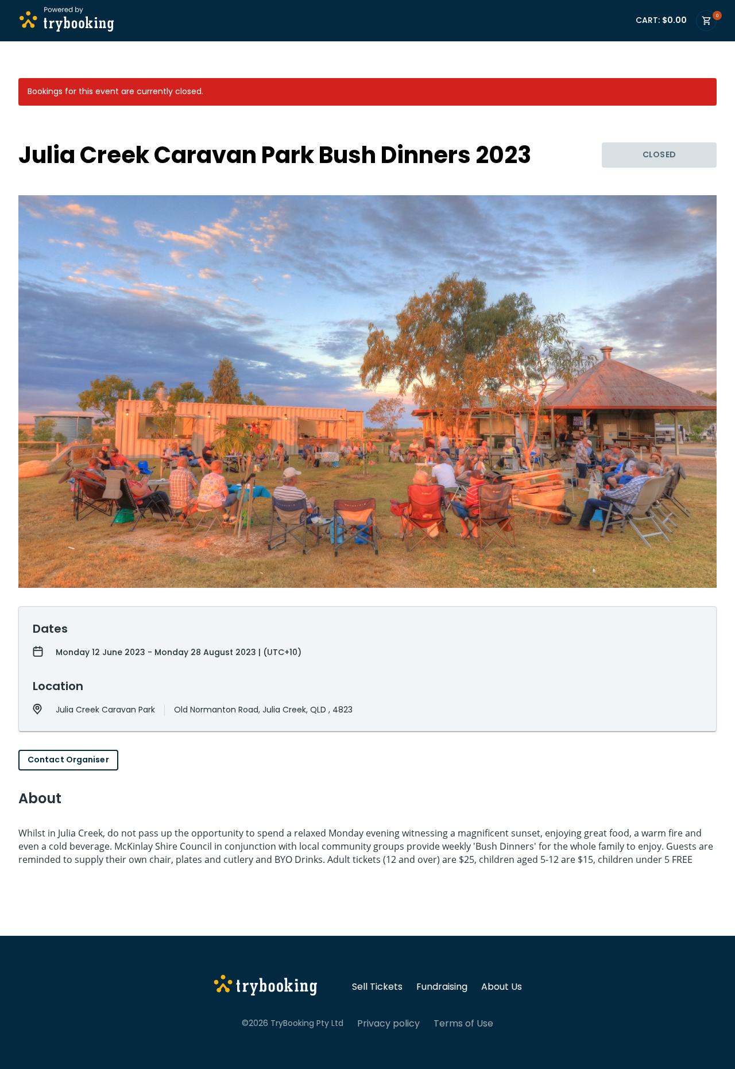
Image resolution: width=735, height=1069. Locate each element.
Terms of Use (463, 1023)
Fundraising (441, 987)
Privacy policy (388, 1023)
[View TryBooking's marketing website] (266, 987)
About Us (501, 987)
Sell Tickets (377, 987)
